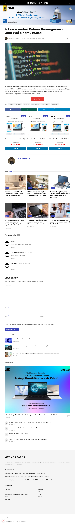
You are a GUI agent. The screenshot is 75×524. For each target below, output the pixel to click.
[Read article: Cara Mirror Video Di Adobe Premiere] (8, 340)
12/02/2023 (16, 341)
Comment (8, 285)
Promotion (8, 499)
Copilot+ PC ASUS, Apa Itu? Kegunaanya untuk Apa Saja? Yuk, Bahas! (36, 353)
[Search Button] (69, 2)
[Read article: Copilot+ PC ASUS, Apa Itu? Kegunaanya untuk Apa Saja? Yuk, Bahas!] (8, 354)
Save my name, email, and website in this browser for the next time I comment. (30, 324)
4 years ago (21, 241)
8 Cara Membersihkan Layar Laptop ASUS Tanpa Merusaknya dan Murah (37, 222)
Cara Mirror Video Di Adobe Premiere (25, 339)
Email (7, 316)
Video (40, 496)
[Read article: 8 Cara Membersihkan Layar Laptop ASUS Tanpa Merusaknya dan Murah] (37, 210)
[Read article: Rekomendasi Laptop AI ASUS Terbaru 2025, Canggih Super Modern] (8, 347)
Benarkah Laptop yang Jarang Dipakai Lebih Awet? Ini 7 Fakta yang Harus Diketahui (28, 480)
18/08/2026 (53, 226)
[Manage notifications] (3, 520)
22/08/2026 (8, 228)
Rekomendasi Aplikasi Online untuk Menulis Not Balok (25, 428)
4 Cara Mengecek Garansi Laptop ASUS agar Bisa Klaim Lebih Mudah (60, 222)
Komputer (26, 104)
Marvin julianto (14, 38)
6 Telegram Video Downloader (18, 433)
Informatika (18, 104)
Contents (7, 489)
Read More (37, 99)
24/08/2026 (53, 199)
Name (7, 308)
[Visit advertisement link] (37, 15)
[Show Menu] (5, 2)
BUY (16, 148)
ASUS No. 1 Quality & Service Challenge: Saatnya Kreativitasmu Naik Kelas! (31, 415)
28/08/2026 (8, 198)
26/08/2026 (31, 198)
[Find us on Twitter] (7, 517)
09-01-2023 (25, 38)
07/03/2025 (16, 348)
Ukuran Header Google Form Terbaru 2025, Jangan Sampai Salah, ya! (30, 422)
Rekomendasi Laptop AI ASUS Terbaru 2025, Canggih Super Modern (35, 346)
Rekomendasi (45, 104)
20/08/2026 (31, 226)
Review (40, 489)
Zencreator (55, 104)
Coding (11, 104)
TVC (39, 494)
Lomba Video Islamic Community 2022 (16, 494)
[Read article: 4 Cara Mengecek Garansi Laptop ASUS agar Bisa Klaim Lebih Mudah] (60, 210)
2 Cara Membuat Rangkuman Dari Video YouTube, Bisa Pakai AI (28, 439)
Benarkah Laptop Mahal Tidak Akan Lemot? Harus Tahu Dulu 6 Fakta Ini (14, 193)
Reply (13, 247)
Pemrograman (35, 104)
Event (6, 492)
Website (41, 316)
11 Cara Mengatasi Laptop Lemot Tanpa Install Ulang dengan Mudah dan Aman (36, 193)
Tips (7, 188)
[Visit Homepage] (37, 3)
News (6, 496)
